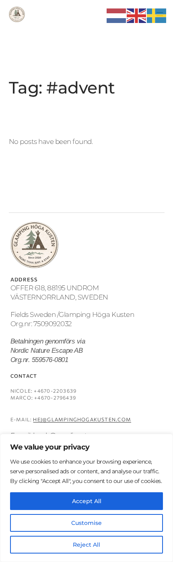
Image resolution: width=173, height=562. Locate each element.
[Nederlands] (117, 15)
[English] (137, 15)
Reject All (86, 544)
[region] (86, 498)
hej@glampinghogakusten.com (82, 419)
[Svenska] (157, 15)
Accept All (86, 501)
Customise (86, 523)
